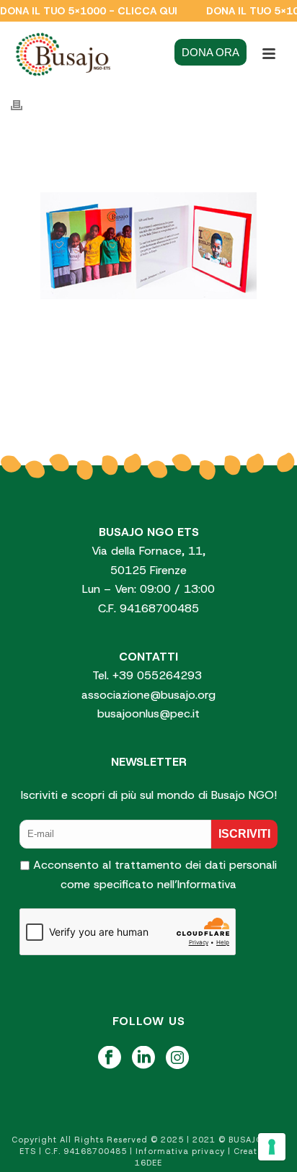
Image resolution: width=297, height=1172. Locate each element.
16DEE (148, 1163)
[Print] (24, 105)
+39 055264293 (158, 675)
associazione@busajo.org (148, 694)
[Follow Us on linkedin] (143, 1058)
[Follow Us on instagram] (177, 1058)
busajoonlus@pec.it (148, 713)
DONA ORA (210, 52)
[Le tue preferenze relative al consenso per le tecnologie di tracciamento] (271, 1146)
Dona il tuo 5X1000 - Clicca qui (88, 11)
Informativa (206, 884)
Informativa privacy (180, 1151)
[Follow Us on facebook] (109, 1058)
